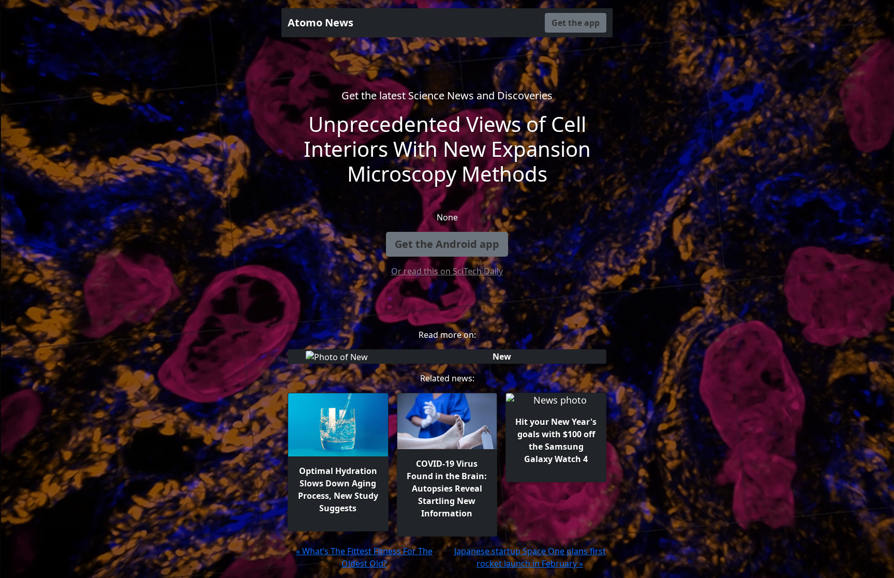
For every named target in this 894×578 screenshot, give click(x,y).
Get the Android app (447, 244)
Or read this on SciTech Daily (447, 271)
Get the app (576, 22)
